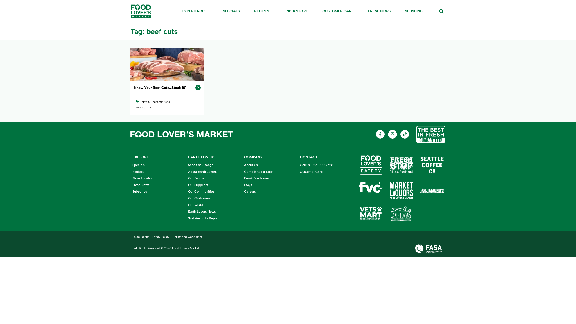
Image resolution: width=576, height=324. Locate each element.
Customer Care (338, 11)
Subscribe (415, 11)
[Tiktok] (404, 134)
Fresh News (379, 11)
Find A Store (296, 11)
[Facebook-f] (380, 134)
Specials (231, 11)
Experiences (194, 11)
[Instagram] (392, 134)
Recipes (261, 11)
